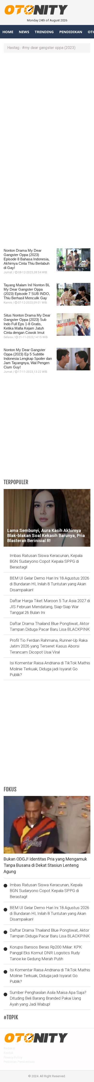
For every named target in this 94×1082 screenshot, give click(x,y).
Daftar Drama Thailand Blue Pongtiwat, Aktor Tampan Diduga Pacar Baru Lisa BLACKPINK (50, 626)
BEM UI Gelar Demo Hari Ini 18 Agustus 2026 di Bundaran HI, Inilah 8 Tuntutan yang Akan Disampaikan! (49, 584)
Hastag (13, 47)
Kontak (8, 1053)
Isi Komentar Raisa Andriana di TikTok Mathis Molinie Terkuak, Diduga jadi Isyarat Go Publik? (50, 668)
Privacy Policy (13, 1057)
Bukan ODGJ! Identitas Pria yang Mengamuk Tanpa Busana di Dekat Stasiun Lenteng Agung (45, 865)
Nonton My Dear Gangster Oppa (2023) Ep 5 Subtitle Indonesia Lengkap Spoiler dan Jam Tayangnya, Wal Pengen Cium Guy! (28, 358)
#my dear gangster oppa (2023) (48, 47)
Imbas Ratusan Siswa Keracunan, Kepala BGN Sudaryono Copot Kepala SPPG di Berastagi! (46, 561)
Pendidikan (70, 31)
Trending (44, 31)
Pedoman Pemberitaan (19, 1062)
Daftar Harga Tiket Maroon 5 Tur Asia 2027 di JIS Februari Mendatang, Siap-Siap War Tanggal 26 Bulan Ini (50, 606)
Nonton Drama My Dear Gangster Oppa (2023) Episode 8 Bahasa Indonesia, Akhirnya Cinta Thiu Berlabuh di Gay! (26, 259)
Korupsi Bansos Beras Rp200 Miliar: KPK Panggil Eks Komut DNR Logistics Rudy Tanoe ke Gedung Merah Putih (46, 953)
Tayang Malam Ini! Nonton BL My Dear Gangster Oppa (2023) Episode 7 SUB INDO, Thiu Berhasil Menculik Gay (27, 291)
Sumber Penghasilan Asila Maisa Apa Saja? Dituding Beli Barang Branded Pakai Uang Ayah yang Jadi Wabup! (48, 998)
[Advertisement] (47, 104)
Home (7, 31)
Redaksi (9, 1048)
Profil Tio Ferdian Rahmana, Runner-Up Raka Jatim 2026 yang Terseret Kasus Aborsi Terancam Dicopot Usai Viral (48, 646)
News (24, 31)
